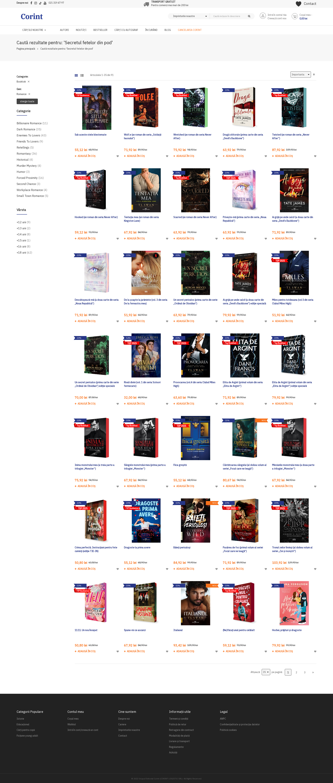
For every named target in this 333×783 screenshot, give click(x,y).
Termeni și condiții (178, 718)
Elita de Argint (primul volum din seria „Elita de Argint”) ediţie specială (292, 384)
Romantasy (27, 153)
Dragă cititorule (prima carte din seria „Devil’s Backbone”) (243, 136)
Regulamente (176, 747)
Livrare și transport (179, 741)
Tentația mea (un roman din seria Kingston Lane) (141, 219)
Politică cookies (228, 730)
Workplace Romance (32, 190)
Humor (23, 171)
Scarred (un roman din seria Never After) (195, 217)
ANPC (223, 718)
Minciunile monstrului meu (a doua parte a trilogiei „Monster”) (293, 466)
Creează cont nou (277, 18)
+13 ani (23, 228)
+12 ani (23, 222)
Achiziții (173, 752)
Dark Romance (29, 129)
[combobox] (238, 16)
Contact (310, 3)
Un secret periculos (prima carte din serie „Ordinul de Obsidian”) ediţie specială (97, 384)
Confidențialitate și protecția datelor (240, 724)
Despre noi (22, 2)
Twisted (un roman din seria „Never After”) (290, 136)
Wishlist (71, 724)
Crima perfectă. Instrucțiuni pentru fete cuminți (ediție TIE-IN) (96, 549)
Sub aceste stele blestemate (90, 134)
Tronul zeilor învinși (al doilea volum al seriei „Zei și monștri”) (292, 549)
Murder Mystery (29, 165)
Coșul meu (73, 718)
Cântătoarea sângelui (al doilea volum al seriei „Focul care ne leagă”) (245, 466)
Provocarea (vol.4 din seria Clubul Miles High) (194, 384)
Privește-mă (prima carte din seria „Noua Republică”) (244, 219)
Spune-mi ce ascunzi (135, 630)
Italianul (178, 630)
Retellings (25, 147)
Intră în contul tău (277, 14)
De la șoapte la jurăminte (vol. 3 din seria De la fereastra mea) (145, 301)
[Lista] (82, 74)
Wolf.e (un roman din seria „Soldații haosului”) (142, 136)
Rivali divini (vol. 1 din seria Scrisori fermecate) (142, 384)
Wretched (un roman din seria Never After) (192, 136)
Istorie (20, 718)
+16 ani (23, 246)
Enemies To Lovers (31, 135)
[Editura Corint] (32, 18)
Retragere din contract (181, 730)
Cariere (122, 724)
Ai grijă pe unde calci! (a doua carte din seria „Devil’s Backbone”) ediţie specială (244, 301)
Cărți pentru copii (26, 730)
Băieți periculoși (181, 547)
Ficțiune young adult (27, 735)
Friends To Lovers (30, 141)
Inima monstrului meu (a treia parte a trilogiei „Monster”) (94, 466)
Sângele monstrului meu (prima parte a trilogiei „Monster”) (145, 466)
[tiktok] (41, 3)
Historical (25, 159)
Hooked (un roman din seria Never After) (96, 217)
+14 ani (23, 234)
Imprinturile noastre (129, 730)
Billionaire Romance (32, 123)
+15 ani (23, 240)
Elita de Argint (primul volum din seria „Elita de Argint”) (243, 384)
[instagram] (36, 3)
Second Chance (28, 184)
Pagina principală (26, 48)
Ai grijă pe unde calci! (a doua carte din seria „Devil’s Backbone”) (292, 219)
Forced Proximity (30, 178)
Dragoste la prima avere (137, 547)
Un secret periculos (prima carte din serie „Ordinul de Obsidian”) (195, 301)
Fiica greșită (180, 465)
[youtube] (46, 3)
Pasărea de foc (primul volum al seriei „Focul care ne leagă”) (243, 549)
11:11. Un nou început (86, 630)
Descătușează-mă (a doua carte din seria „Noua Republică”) (97, 301)
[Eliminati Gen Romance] (29, 94)
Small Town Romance (32, 196)
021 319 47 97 (56, 2)
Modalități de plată (179, 735)
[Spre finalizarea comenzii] (313, 672)
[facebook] (32, 3)
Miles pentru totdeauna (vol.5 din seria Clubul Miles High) (292, 301)
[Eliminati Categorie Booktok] (28, 81)
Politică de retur (177, 724)
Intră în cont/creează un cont (82, 730)
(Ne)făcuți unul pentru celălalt (239, 630)
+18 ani (24, 252)
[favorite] (299, 2)
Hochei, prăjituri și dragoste (287, 630)
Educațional (23, 724)
